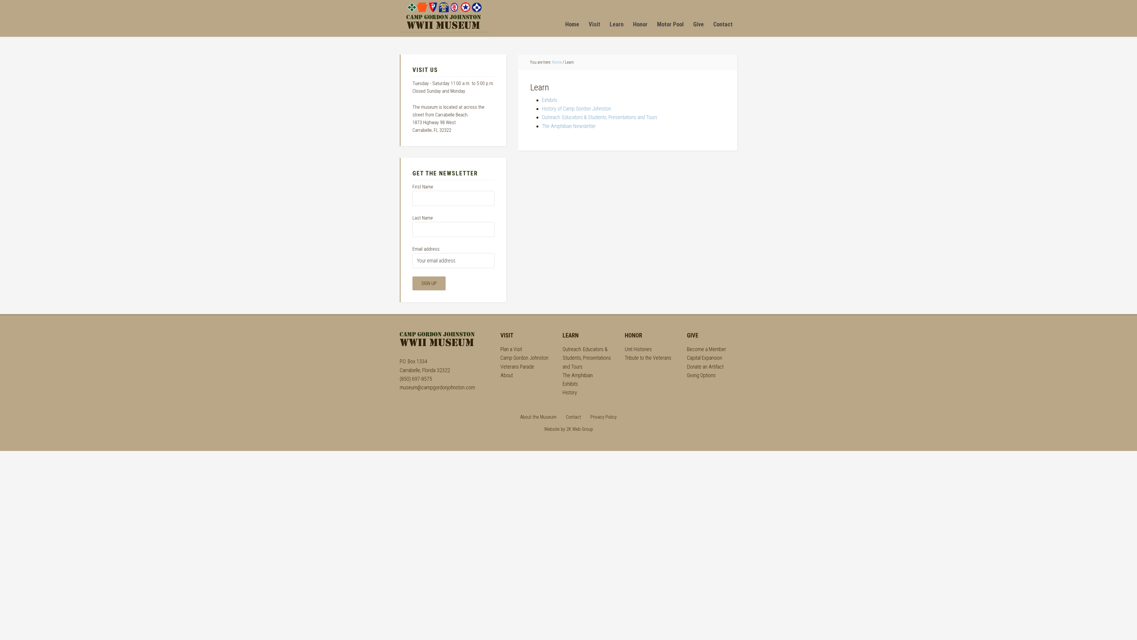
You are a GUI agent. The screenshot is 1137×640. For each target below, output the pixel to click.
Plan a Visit (511, 349)
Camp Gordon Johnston (444, 16)
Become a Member (706, 349)
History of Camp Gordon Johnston (576, 108)
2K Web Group (579, 429)
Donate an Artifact (705, 367)
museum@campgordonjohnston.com (437, 387)
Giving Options (701, 375)
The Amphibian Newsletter (569, 126)
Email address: (426, 249)
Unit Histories (638, 349)
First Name (422, 187)
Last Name (422, 218)
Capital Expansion (704, 358)
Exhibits (549, 100)
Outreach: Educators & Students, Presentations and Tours (599, 117)
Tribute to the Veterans (648, 358)
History (570, 392)
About (506, 375)
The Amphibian (578, 375)
